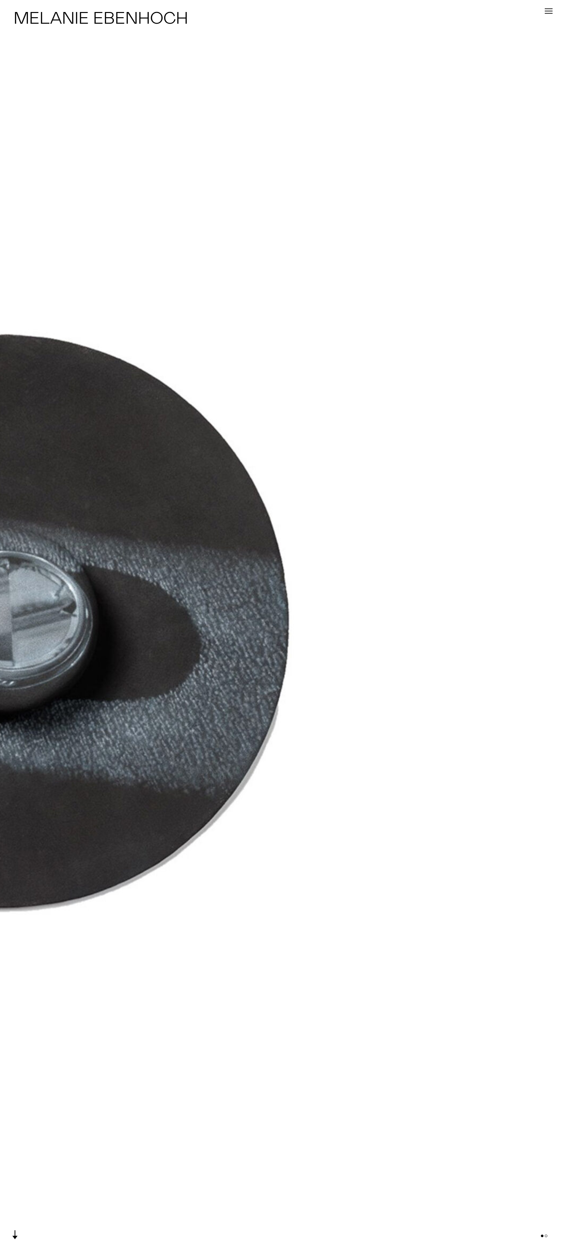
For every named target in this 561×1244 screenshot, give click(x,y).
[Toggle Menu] (548, 11)
